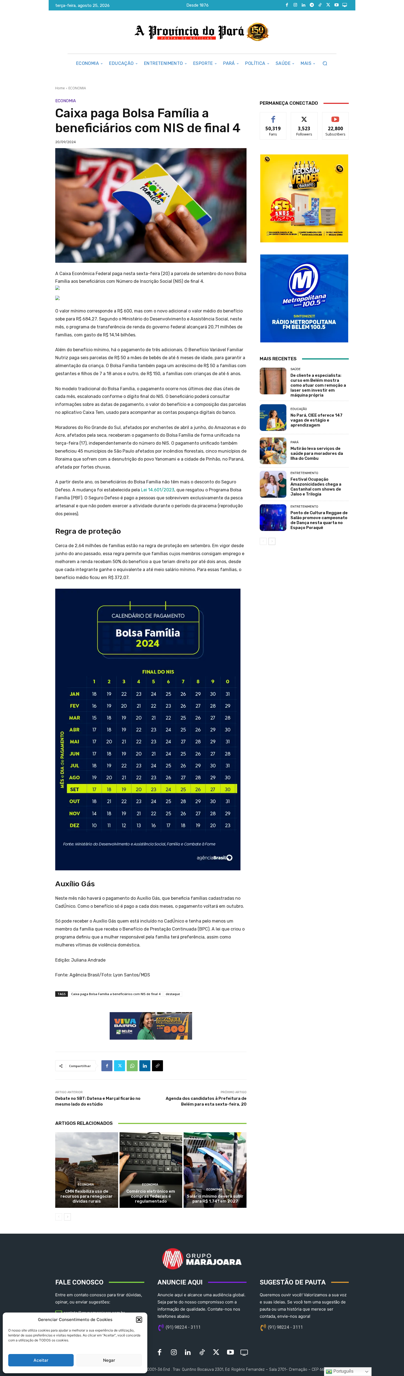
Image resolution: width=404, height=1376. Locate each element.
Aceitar (41, 1360)
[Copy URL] (157, 1065)
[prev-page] (58, 1216)
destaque (173, 994)
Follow (304, 116)
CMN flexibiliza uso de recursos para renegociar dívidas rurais (86, 1196)
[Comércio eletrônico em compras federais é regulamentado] (151, 1170)
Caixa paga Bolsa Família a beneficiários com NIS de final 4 (115, 994)
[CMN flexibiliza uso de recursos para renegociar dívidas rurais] (86, 1170)
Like (273, 116)
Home (60, 88)
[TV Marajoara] (345, 5)
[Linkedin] (303, 5)
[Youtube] (336, 5)
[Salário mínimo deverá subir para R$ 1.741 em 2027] (215, 1170)
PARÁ (294, 442)
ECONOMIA (77, 88)
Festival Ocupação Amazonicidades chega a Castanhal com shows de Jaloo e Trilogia (315, 487)
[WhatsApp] (132, 1065)
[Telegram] (312, 5)
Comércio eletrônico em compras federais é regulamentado (150, 1196)
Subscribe (335, 116)
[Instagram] (295, 5)
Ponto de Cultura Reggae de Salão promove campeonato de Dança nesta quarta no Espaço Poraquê (319, 520)
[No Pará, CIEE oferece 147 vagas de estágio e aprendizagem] (273, 417)
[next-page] (67, 1216)
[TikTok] (320, 5)
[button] (139, 1319)
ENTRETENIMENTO (304, 473)
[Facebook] (287, 5)
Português (342, 1371)
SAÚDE (295, 369)
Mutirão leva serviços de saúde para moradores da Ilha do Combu (316, 453)
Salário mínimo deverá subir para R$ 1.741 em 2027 (215, 1199)
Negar (109, 1360)
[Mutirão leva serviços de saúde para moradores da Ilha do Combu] (273, 451)
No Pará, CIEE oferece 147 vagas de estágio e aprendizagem (316, 420)
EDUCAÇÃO (298, 409)
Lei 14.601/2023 (157, 489)
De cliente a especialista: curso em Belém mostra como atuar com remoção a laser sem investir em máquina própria (318, 385)
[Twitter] (328, 5)
